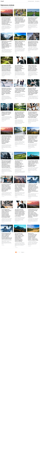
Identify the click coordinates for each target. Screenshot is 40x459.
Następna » (22, 252)
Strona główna (37, 1)
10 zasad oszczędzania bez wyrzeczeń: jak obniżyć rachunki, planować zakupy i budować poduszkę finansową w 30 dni (20, 138)
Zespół (2, 1)
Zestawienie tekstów (31, 1)
